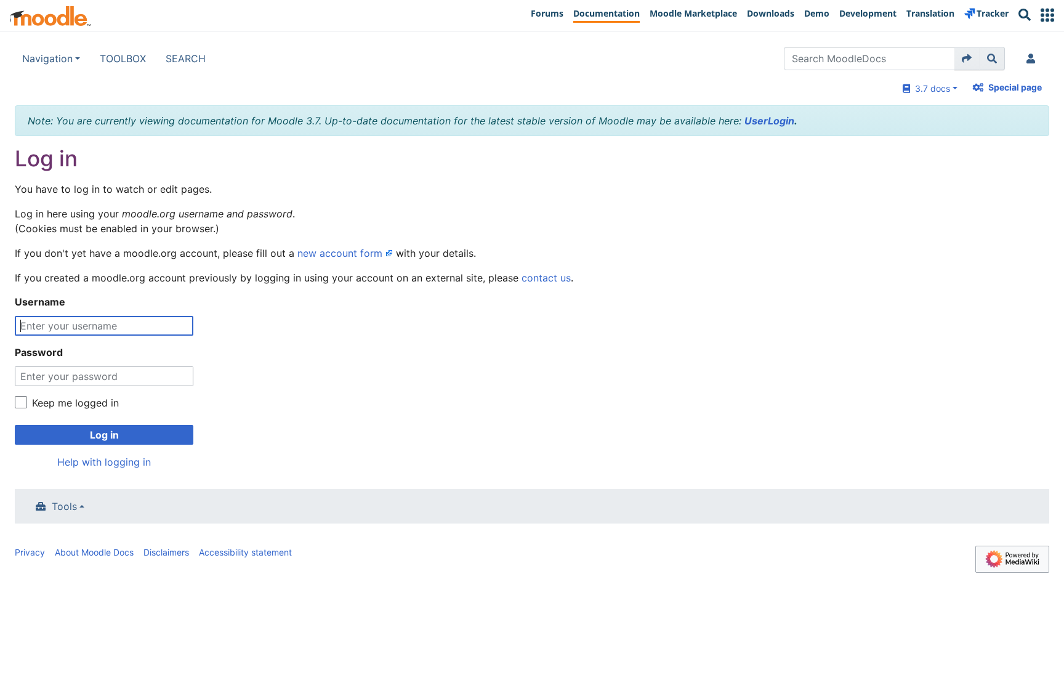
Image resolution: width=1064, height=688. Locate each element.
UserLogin (769, 121)
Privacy (30, 552)
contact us (546, 278)
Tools (64, 506)
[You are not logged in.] (1033, 58)
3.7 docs (930, 88)
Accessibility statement (245, 552)
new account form (339, 253)
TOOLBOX (123, 58)
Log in (104, 435)
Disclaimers (166, 552)
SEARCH (186, 58)
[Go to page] (967, 58)
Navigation (47, 58)
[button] (1047, 15)
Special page (1015, 87)
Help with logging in (104, 462)
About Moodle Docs (94, 552)
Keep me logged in (75, 403)
